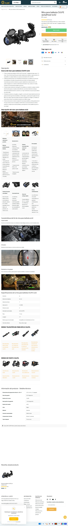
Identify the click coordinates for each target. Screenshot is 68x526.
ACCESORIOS (54, 6)
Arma (6, 376)
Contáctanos (26, 500)
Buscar (55, 2)
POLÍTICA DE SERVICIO (38, 497)
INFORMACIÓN (27, 496)
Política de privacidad (39, 503)
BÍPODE (25, 6)
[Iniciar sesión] (60, 2)
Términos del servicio (39, 505)
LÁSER (38, 6)
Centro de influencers (28, 507)
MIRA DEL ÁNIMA (31, 6)
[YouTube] (53, 499)
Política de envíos (38, 500)
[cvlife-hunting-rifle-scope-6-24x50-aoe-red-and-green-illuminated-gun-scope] (25, 333)
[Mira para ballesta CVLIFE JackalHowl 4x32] (7, 474)
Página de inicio (4, 9)
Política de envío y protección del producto (38, 512)
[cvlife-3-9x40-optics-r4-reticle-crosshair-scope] (6, 334)
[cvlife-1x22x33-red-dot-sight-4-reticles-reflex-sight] (35, 363)
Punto (4, 376)
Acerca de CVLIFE (27, 498)
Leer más (46, 25)
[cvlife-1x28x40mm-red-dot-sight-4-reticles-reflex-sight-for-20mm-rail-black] (25, 363)
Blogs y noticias (27, 504)
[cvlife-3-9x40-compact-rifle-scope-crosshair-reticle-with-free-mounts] (35, 333)
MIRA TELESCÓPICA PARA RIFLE (7, 6)
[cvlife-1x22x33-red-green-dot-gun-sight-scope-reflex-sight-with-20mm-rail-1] (6, 363)
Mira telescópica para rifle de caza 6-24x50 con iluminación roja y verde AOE (25, 346)
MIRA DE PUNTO (19, 6)
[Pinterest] (50, 499)
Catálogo (37, 509)
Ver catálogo (16, 2)
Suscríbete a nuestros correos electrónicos (55, 502)
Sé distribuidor (26, 502)
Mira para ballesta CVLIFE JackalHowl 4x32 (7, 484)
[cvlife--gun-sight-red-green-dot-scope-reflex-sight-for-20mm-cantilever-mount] (16, 363)
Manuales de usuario (28, 506)
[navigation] (8, 62)
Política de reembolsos (39, 502)
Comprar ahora (54, 34)
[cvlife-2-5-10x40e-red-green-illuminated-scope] (15, 337)
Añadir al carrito (56, 30)
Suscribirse (51, 509)
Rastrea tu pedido (38, 507)
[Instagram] (47, 499)
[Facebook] (55, 499)
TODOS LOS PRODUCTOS (46, 6)
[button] (45, 29)
